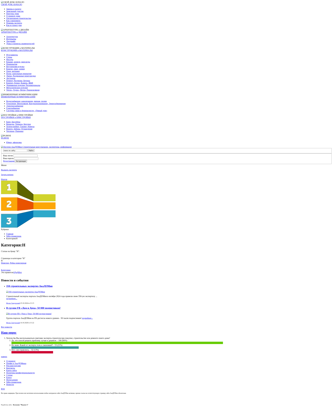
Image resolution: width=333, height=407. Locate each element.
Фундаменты (12, 55)
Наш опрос (9, 332)
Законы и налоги (13, 9)
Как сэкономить (13, 21)
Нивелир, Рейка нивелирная (13, 263)
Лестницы (10, 78)
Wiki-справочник (13, 236)
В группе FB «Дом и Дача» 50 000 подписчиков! (33, 308)
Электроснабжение (14, 106)
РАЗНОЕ (5, 138)
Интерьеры (11, 39)
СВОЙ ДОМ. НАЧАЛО (11, 4)
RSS (3, 389)
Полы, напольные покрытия (18, 73)
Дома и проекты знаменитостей (20, 43)
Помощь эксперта (14, 23)
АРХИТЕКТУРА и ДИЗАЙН (14, 32)
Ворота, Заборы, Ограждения (19, 129)
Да (16, 272)
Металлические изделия (17, 88)
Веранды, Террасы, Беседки (18, 124)
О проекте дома (13, 16)
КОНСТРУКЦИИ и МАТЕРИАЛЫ (17, 50)
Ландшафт (10, 41)
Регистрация (9, 161)
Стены (9, 57)
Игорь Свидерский (13, 303)
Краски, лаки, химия (15, 69)
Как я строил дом (14, 25)
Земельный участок (15, 11)
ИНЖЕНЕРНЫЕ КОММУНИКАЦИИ (18, 97)
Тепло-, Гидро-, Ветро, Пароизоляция (22, 90)
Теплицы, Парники (14, 131)
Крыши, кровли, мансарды (18, 62)
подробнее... (11, 298)
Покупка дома (12, 14)
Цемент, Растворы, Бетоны (18, 81)
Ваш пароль (8, 158)
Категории (6, 270)
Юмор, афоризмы (14, 142)
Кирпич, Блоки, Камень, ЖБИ (19, 83)
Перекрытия (11, 64)
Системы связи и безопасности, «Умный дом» (26, 111)
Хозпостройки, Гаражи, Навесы (20, 126)
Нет (20, 272)
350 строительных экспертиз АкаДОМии (29, 286)
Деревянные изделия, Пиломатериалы (23, 85)
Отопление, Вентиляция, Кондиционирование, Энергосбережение (36, 103)
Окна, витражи (13, 71)
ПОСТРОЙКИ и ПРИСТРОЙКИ (16, 117)
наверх (4, 357)
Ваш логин (8, 155)
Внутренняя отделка (15, 66)
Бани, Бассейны (13, 122)
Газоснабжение (13, 108)
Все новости (6, 327)
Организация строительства (18, 18)
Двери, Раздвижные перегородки (21, 76)
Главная (9, 234)
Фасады (9, 59)
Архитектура (12, 36)
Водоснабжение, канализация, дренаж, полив (26, 101)
